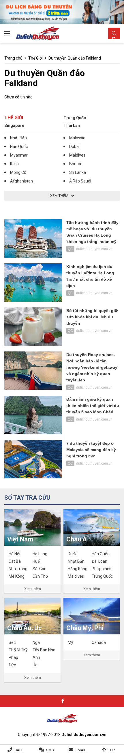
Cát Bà (15, 561)
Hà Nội (14, 553)
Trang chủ (13, 58)
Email (81, 750)
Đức (12, 665)
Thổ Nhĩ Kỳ (18, 650)
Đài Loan (99, 561)
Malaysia (77, 138)
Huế (36, 561)
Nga (36, 642)
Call (18, 750)
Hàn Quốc (19, 146)
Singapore (14, 125)
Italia (14, 163)
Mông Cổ (18, 172)
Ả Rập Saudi (80, 181)
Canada (99, 642)
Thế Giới (35, 58)
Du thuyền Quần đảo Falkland (74, 58)
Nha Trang (18, 568)
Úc (35, 665)
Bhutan (75, 163)
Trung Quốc (74, 117)
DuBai (73, 553)
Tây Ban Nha (44, 650)
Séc (12, 642)
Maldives (77, 155)
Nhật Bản (18, 138)
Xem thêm (32, 589)
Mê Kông (17, 576)
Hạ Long (40, 553)
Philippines (101, 568)
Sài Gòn (39, 568)
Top (111, 750)
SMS (50, 750)
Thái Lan (71, 125)
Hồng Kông (77, 568)
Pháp (13, 657)
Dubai (74, 146)
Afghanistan (21, 181)
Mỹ (70, 642)
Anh (36, 657)
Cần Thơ (40, 576)
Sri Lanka (77, 172)
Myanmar (19, 155)
